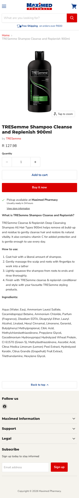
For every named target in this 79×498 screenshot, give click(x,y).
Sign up (59, 467)
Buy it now (39, 187)
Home (6, 35)
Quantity (7, 153)
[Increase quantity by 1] (35, 162)
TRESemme (13, 138)
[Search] (72, 18)
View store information (18, 208)
